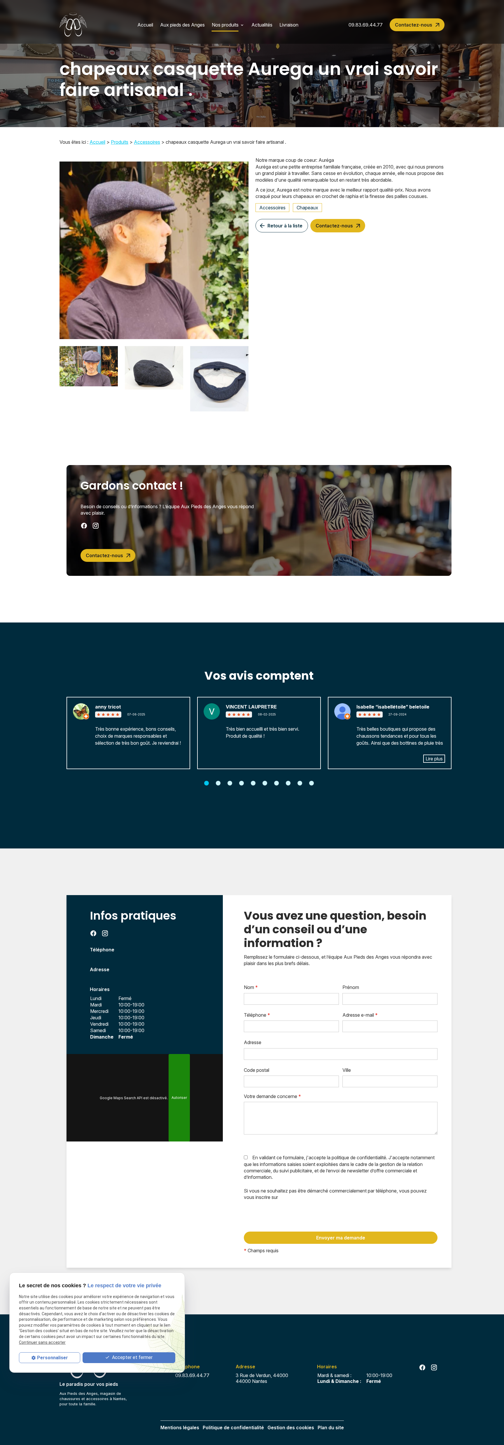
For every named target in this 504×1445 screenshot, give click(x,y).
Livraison (288, 25)
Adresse (252, 1042)
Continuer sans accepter (42, 1342)
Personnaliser (52, 1357)
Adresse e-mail (360, 1015)
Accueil (145, 25)
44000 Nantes (263, 1378)
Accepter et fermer (132, 1357)
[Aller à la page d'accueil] (73, 25)
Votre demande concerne (272, 1096)
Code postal (256, 1070)
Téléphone (257, 1015)
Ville (346, 1070)
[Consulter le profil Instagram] (95, 525)
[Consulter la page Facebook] (84, 525)
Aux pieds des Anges (182, 25)
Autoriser (179, 1097)
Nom (251, 987)
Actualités (261, 25)
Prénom (350, 987)
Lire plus (434, 759)
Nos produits (225, 25)
